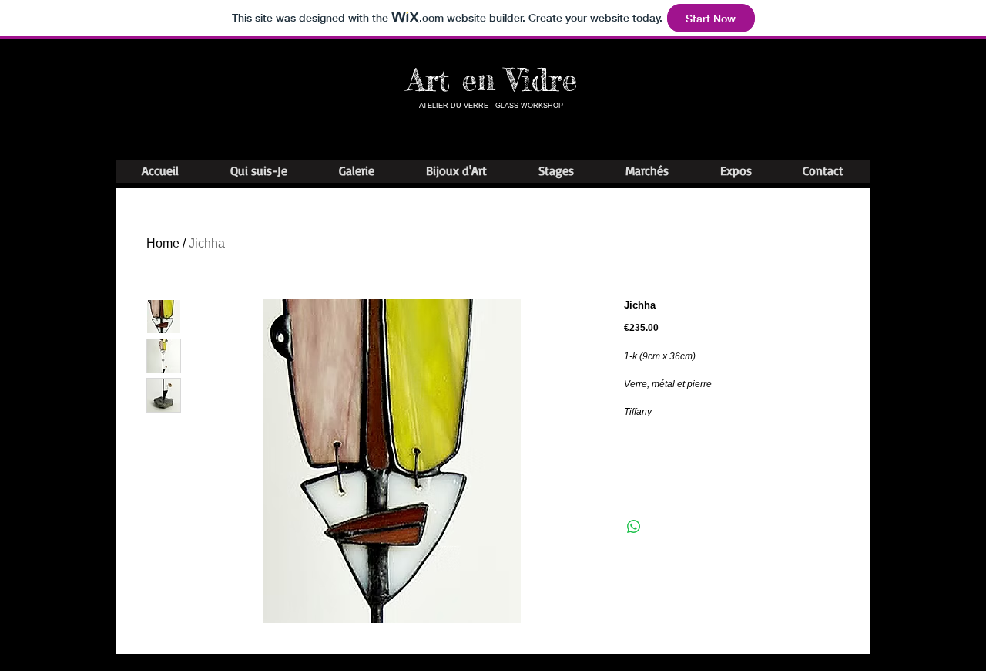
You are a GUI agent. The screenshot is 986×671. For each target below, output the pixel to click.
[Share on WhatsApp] (634, 527)
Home (162, 243)
